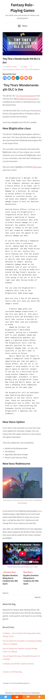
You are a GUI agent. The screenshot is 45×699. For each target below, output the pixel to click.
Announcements (9, 69)
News (18, 69)
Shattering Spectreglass (27, 99)
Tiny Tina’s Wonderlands (25, 96)
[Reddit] (13, 78)
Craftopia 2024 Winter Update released (18, 664)
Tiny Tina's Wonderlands (30, 69)
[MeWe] (17, 78)
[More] (30, 78)
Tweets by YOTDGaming (12, 672)
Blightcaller (37, 167)
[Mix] (22, 78)
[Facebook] (5, 78)
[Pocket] (26, 78)
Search (5, 593)
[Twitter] (9, 78)
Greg (25, 67)
